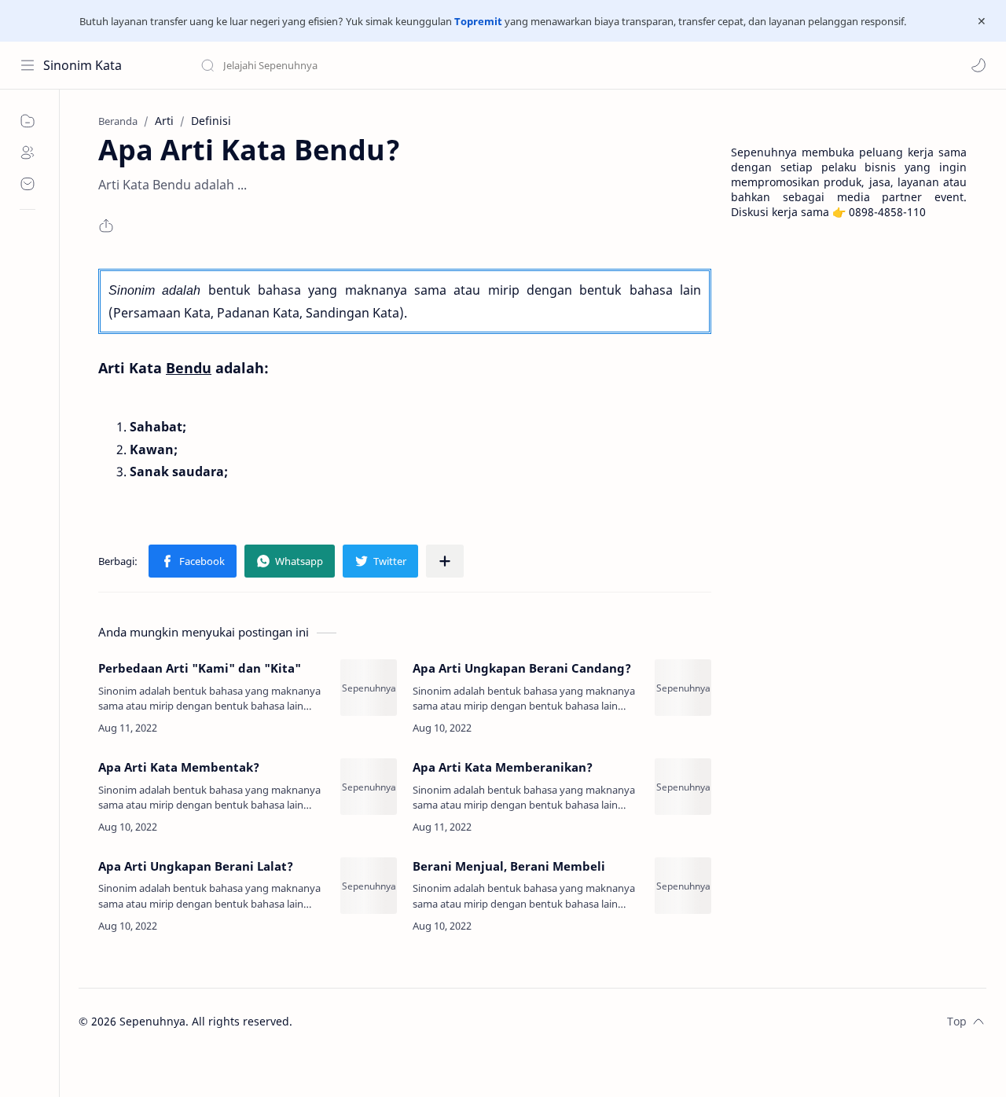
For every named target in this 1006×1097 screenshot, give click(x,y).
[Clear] (447, 65)
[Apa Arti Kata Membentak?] (368, 786)
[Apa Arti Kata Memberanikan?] (683, 786)
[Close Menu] (981, 21)
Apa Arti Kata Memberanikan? (503, 767)
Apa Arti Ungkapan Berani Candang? (522, 668)
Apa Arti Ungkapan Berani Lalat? (195, 866)
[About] (27, 152)
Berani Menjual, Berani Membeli (509, 866)
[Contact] (27, 184)
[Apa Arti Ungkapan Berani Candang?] (683, 687)
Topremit (478, 21)
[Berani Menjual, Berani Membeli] (683, 885)
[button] (978, 65)
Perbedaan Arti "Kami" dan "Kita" (199, 668)
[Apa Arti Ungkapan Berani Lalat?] (368, 885)
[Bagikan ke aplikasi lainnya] (445, 561)
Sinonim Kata (82, 65)
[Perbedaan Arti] (368, 687)
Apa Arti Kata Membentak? (178, 767)
